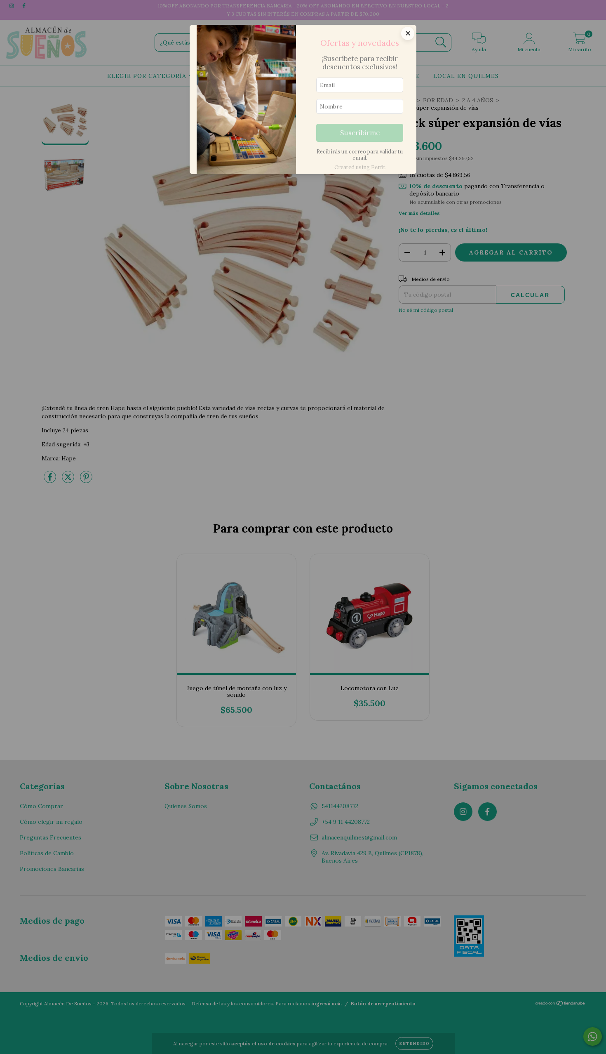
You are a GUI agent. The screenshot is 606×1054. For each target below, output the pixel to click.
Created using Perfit (359, 167)
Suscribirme (360, 132)
